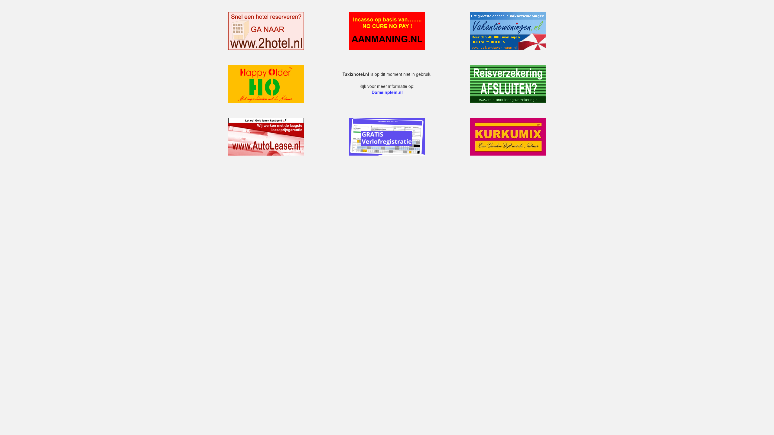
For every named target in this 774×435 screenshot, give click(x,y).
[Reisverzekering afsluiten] (508, 83)
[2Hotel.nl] (266, 30)
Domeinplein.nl (387, 92)
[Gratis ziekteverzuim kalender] (387, 136)
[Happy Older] (266, 83)
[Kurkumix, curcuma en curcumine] (508, 136)
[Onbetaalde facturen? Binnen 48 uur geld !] (387, 30)
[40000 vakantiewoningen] (508, 30)
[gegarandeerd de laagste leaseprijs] (266, 136)
